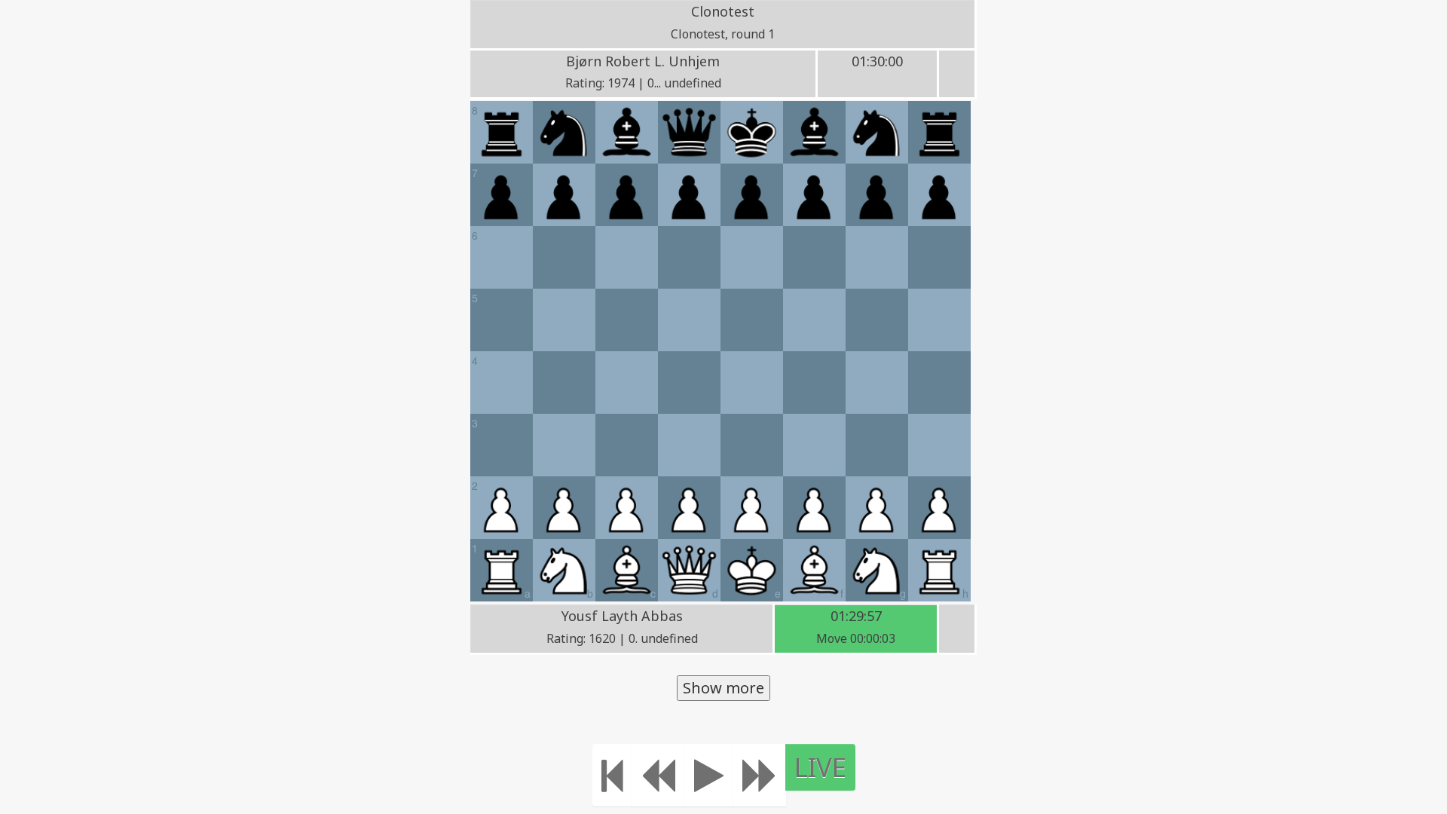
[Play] (709, 775)
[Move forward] (759, 775)
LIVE (820, 767)
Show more (723, 688)
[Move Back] (658, 775)
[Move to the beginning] (612, 775)
